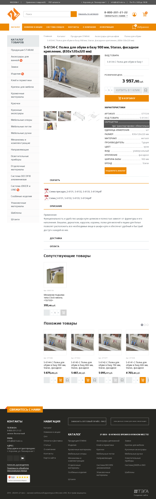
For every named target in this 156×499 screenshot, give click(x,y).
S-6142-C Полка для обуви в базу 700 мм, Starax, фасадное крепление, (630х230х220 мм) (110, 368)
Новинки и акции (33, 27)
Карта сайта (50, 457)
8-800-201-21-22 (116, 12)
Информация (107, 27)
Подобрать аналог (116, 171)
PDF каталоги (54, 2)
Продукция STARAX (22, 50)
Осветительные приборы (20, 158)
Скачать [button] (55, 180)
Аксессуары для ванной (20, 58)
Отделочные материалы (18, 168)
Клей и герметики (21, 80)
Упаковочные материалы (18, 204)
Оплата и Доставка (21, 34)
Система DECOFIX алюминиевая (21, 178)
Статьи (47, 445)
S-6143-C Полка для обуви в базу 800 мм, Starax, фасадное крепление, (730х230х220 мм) (82, 368)
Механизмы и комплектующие (20, 141)
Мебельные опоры (21, 119)
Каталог (15, 27)
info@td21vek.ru (118, 2)
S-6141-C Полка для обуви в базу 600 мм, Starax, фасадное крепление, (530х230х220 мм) (137, 368)
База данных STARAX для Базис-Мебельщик (130, 421)
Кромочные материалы (17, 95)
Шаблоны (16, 212)
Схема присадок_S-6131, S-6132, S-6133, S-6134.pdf (75, 191)
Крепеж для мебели (22, 86)
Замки (14, 66)
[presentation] (49, 82)
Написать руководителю (18, 464)
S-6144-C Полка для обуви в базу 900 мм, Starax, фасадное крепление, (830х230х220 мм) (55, 368)
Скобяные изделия (21, 196)
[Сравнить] (47, 313)
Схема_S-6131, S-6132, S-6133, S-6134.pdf (70, 198)
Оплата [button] (54, 246)
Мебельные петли (21, 126)
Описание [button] (56, 206)
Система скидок (55, 27)
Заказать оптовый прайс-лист (88, 421)
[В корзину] (60, 380)
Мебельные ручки (21, 133)
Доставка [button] (56, 238)
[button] (134, 15)
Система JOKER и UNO (20, 188)
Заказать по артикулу (88, 14)
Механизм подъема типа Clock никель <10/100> (54, 297)
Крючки (15, 103)
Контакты (73, 27)
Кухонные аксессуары (17, 111)
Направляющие (20, 149)
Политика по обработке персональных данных (18, 469)
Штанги (15, 219)
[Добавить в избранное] (146, 90)
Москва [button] (14, 2)
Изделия (16, 73)
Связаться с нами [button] (115, 16)
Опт (46, 436)
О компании (89, 27)
